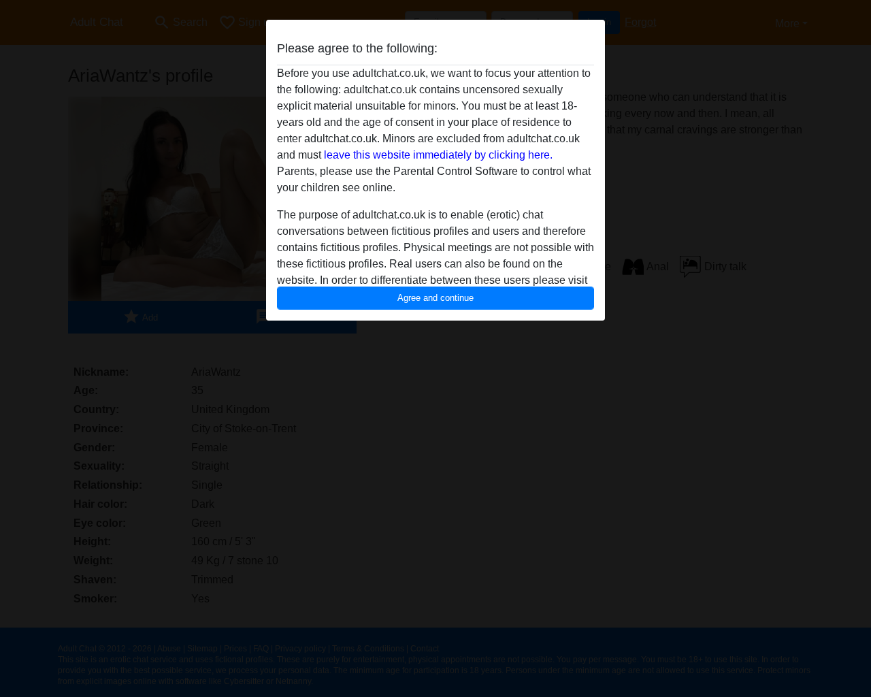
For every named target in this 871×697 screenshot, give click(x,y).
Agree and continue (435, 298)
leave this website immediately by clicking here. (438, 155)
